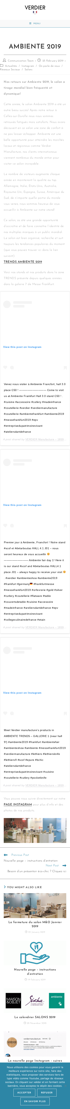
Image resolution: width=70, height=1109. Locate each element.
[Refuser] (65, 1086)
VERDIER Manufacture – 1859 (44, 439)
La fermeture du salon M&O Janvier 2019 (35, 924)
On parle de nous (49, 66)
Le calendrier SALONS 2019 (35, 1017)
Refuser (47, 1092)
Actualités (11, 66)
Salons (28, 69)
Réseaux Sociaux (10, 69)
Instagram (28, 66)
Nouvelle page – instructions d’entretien (35, 971)
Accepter (24, 1092)
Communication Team (21, 60)
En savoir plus (35, 1101)
